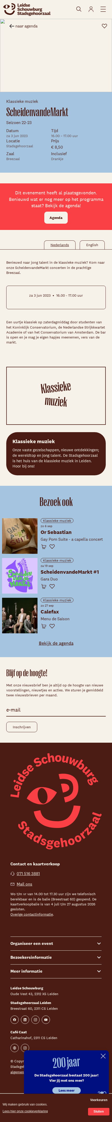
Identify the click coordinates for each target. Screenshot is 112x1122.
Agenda (56, 217)
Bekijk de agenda (56, 643)
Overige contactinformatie (31, 914)
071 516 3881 (28, 873)
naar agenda (26, 26)
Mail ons (24, 884)
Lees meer (66, 1090)
